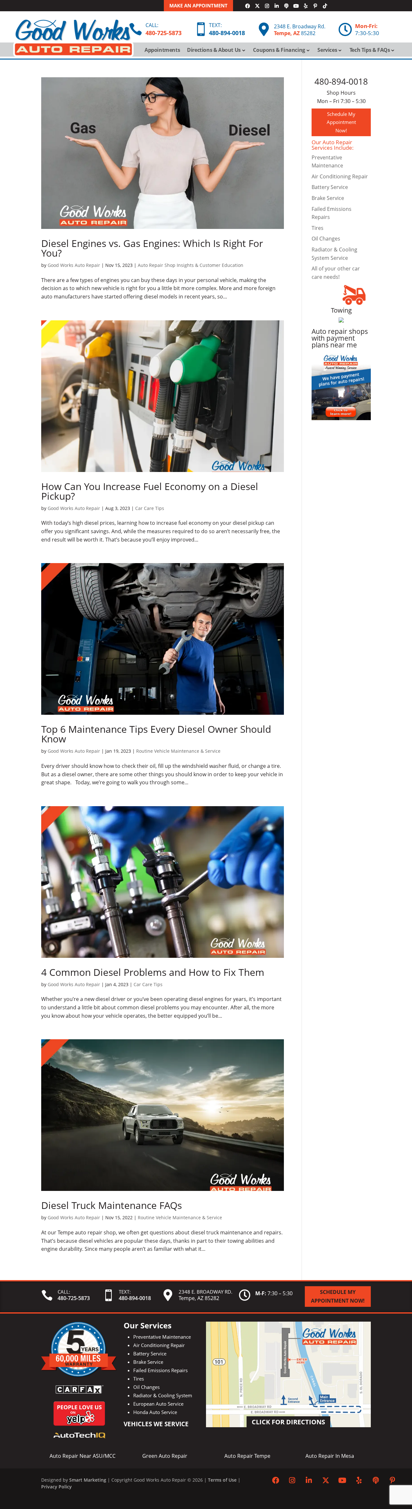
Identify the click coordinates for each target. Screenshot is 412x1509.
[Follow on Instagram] (267, 6)
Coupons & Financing (279, 50)
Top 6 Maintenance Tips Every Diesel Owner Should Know (156, 733)
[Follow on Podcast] (286, 6)
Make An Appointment (198, 5)
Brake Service (328, 198)
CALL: (151, 25)
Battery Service (330, 187)
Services (327, 50)
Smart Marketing (87, 1480)
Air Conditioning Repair (340, 176)
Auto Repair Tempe (247, 1455)
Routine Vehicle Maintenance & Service (178, 751)
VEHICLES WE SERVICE (156, 1424)
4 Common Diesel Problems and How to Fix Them (152, 972)
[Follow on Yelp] (305, 6)
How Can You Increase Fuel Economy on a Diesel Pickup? (149, 491)
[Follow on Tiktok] (325, 6)
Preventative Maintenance (162, 1337)
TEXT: (215, 25)
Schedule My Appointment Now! (341, 122)
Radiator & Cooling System (162, 1395)
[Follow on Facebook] (247, 6)
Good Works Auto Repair (74, 265)
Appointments (162, 50)
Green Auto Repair (164, 1455)
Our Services (148, 1325)
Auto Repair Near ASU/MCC (83, 1455)
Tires (317, 227)
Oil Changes (326, 238)
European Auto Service (158, 1404)
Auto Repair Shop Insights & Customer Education (190, 265)
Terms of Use (222, 1480)
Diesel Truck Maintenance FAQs (111, 1205)
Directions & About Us (214, 50)
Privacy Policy (56, 1487)
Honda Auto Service (155, 1412)
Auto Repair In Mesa (329, 1455)
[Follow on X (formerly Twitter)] (257, 6)
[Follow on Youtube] (296, 6)
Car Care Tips (149, 508)
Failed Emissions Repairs (160, 1370)
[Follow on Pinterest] (315, 6)
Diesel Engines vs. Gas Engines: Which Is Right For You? (152, 248)
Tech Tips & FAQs (370, 50)
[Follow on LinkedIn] (276, 6)
